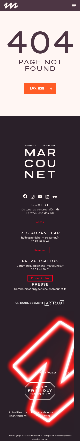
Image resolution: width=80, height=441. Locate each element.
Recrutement (17, 415)
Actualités (15, 412)
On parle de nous (42, 412)
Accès (40, 222)
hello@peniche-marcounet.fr (40, 237)
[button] (74, 5)
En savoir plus (40, 278)
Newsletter (42, 415)
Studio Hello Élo (34, 436)
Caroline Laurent (40, 439)
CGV (68, 372)
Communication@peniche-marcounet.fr (40, 289)
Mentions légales (45, 372)
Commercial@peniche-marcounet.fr (40, 265)
